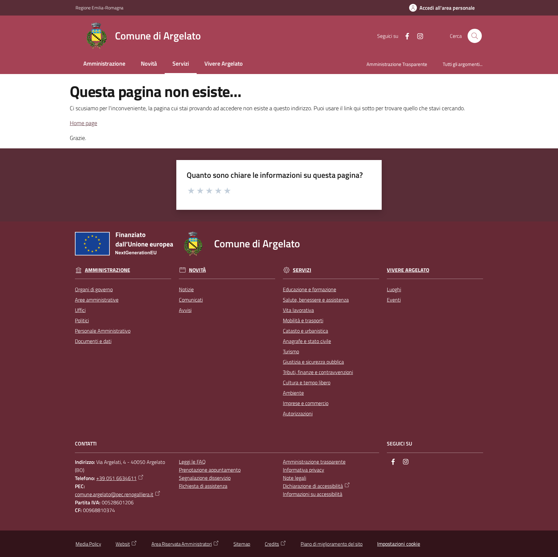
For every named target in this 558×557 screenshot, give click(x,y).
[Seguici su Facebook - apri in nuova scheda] (404, 35)
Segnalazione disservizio (205, 478)
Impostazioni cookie (398, 544)
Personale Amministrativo (102, 331)
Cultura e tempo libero (306, 382)
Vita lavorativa (298, 310)
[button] (474, 36)
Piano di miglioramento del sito (332, 544)
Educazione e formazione (309, 289)
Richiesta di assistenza (203, 486)
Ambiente (293, 393)
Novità (197, 270)
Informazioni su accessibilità (312, 494)
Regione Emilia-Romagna (99, 7)
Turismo (291, 351)
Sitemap (241, 544)
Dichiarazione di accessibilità (313, 486)
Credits (272, 544)
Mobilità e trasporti (303, 320)
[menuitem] (104, 64)
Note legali (294, 478)
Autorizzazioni (298, 413)
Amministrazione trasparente (314, 462)
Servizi (302, 270)
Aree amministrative (97, 300)
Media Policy (88, 544)
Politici (82, 320)
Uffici (80, 310)
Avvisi (185, 310)
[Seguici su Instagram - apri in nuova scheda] (417, 35)
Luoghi (394, 289)
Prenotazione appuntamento (210, 470)
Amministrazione (107, 270)
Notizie (186, 289)
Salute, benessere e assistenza (316, 300)
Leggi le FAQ (192, 462)
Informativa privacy (303, 470)
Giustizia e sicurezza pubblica (313, 362)
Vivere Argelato (408, 270)
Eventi (394, 300)
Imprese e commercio (305, 403)
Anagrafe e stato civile (307, 341)
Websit (123, 544)
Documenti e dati (93, 341)
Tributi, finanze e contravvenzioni (318, 372)
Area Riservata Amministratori (181, 544)
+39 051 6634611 (116, 478)
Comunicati (191, 300)
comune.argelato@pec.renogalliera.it (114, 494)
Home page (83, 123)
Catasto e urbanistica (305, 331)
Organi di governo (94, 289)
